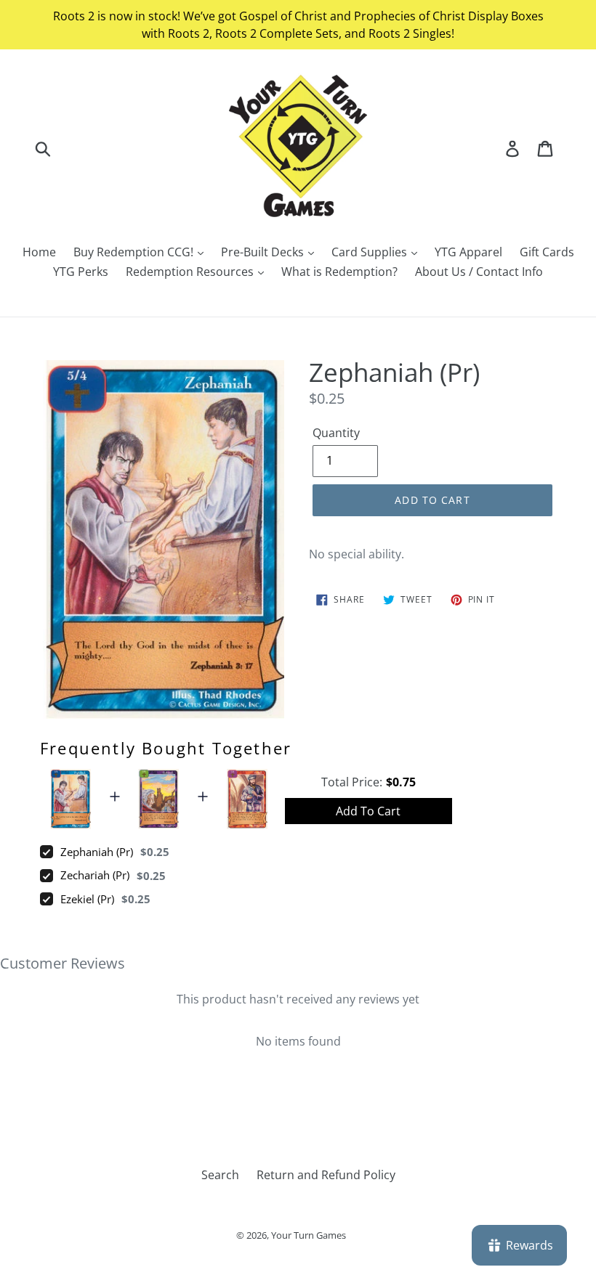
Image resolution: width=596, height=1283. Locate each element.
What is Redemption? (339, 272)
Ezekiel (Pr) (87, 899)
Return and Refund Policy (326, 1175)
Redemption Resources (191, 272)
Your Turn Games (308, 1235)
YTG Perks (80, 272)
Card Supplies (370, 252)
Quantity (336, 433)
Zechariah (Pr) (94, 875)
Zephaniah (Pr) (96, 851)
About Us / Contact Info (479, 272)
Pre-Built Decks (264, 252)
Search (220, 1175)
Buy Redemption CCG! (134, 252)
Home (39, 252)
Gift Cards (547, 252)
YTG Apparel (468, 252)
